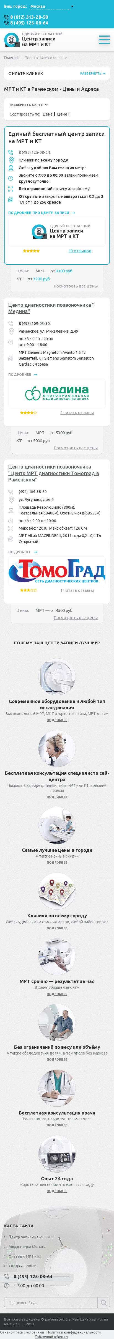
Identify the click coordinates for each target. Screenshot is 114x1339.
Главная (11, 58)
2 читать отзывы (77, 412)
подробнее (20, 374)
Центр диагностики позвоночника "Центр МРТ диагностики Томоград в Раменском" (53, 473)
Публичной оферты (51, 1336)
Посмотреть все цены (76, 286)
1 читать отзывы (77, 590)
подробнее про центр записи (39, 213)
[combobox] (51, 6)
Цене (48, 114)
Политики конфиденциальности (73, 1332)
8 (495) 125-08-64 (34, 152)
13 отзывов (80, 250)
